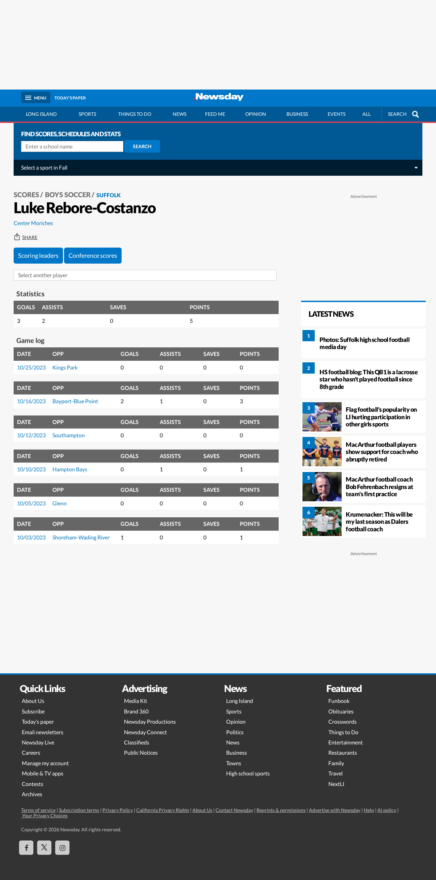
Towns (233, 763)
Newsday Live (38, 742)
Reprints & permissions (281, 810)
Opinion (255, 114)
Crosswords (342, 721)
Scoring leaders (38, 255)
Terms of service (38, 810)
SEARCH (397, 114)
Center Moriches (33, 223)
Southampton (68, 435)
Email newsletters (42, 732)
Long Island (41, 114)
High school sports (248, 773)
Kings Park (65, 367)
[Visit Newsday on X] (44, 847)
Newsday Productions (150, 721)
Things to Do (343, 732)
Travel (335, 773)
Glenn (59, 503)
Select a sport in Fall (44, 167)
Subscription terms (79, 810)
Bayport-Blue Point (75, 401)
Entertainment (345, 742)
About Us (33, 700)
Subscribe (33, 711)
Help (369, 810)
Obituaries (341, 711)
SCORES (26, 194)
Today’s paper (38, 721)
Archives (32, 794)
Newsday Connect (145, 732)
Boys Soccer (68, 194)
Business (297, 114)
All (366, 114)
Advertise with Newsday (334, 810)
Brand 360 (136, 711)
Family (336, 763)
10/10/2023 (31, 469)
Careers (31, 752)
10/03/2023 (31, 537)
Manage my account (45, 763)
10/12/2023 (31, 435)
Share (29, 237)
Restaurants (342, 752)
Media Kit (135, 700)
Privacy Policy (118, 810)
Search (142, 146)
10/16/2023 (31, 401)
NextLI (336, 784)
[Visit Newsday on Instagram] (62, 847)
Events (336, 114)
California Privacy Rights (162, 810)
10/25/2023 (31, 367)
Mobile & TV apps (42, 773)
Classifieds (136, 742)
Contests (32, 784)
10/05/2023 (31, 503)
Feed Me (215, 114)
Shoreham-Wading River (81, 537)
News (179, 114)
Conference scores (92, 255)
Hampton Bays (69, 469)
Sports (87, 114)
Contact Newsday (234, 810)
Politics (235, 732)
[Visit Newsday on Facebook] (26, 847)
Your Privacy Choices (44, 815)
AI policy (386, 810)
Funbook (338, 700)
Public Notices (141, 752)
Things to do (134, 114)
